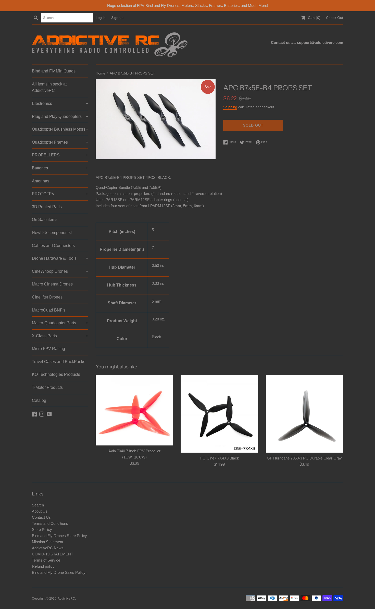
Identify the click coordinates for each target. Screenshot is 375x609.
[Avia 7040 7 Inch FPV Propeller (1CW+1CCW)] (134, 410)
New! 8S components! (52, 232)
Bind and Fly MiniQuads (54, 71)
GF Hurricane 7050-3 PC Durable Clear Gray (304, 458)
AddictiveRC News (48, 548)
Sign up (117, 18)
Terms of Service (46, 560)
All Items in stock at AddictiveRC (49, 87)
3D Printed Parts (47, 207)
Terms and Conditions (50, 523)
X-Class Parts (60, 336)
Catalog (39, 400)
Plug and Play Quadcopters (60, 116)
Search (38, 505)
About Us (39, 511)
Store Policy (42, 529)
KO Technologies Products (56, 374)
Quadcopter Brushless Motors (60, 129)
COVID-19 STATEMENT (52, 554)
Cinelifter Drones (47, 297)
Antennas (40, 181)
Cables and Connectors (53, 245)
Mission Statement (47, 542)
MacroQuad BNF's (48, 310)
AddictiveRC (66, 598)
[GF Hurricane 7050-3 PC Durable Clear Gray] (304, 413)
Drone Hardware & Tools (60, 258)
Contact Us (41, 517)
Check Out (334, 18)
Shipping (230, 107)
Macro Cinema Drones (52, 284)
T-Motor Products (47, 387)
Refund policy (43, 566)
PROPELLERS (60, 155)
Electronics (60, 103)
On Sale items (44, 219)
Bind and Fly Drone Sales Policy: (59, 572)
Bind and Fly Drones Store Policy (59, 535)
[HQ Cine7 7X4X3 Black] (219, 413)
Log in (101, 18)
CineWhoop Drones (60, 271)
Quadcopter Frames (60, 142)
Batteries (60, 168)
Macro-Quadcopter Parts (60, 323)
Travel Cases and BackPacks (58, 361)
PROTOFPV (60, 194)
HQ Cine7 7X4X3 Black (219, 458)
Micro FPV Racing (48, 348)
